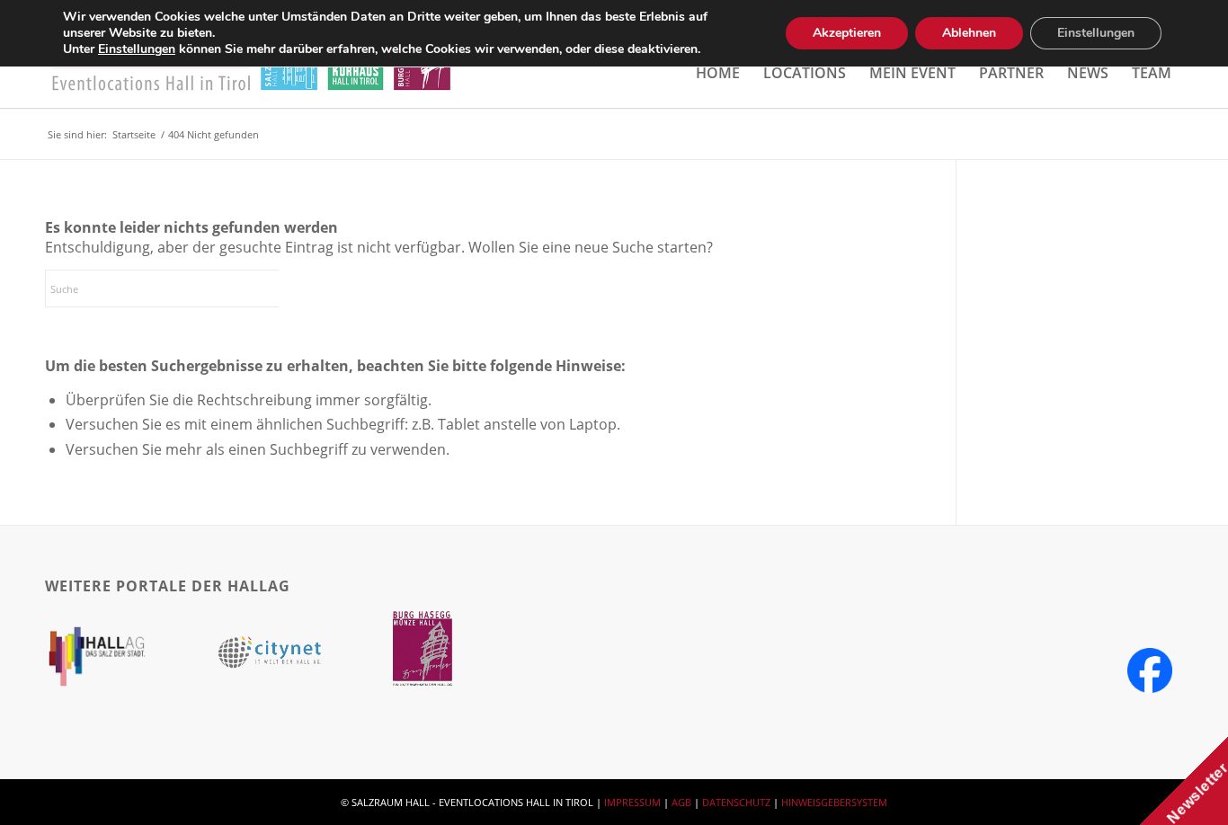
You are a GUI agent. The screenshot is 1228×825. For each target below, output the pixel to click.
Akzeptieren (847, 32)
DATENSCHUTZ (736, 802)
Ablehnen (969, 32)
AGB (681, 802)
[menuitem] (718, 73)
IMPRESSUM (632, 802)
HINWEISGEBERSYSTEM (834, 802)
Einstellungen (136, 49)
